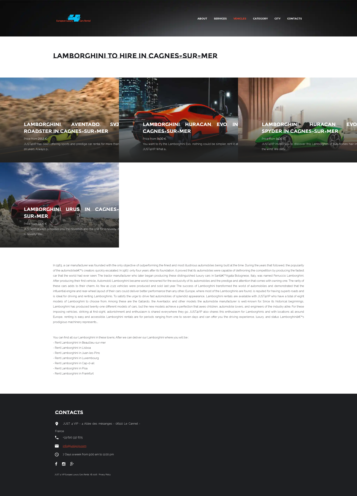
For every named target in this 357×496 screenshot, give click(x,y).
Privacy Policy (104, 474)
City (277, 18)
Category (260, 18)
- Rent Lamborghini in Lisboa (72, 347)
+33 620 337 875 (73, 437)
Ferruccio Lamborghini (289, 275)
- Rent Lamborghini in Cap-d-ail (73, 363)
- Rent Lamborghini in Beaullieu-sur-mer (79, 342)
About (202, 18)
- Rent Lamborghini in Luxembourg (76, 358)
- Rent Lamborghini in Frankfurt (73, 373)
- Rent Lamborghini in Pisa (70, 368)
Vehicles (239, 18)
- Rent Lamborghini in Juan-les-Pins (76, 353)
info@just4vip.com (74, 446)
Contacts (294, 18)
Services (220, 18)
